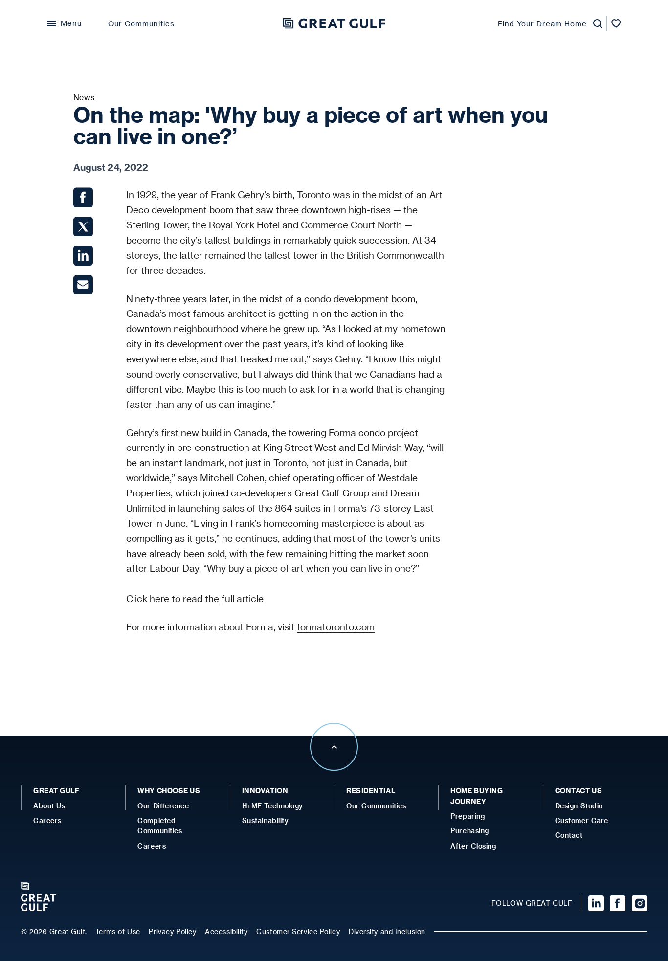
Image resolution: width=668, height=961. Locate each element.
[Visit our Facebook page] (616, 903)
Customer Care (581, 820)
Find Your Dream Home (542, 23)
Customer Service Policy (298, 931)
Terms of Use (117, 931)
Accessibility (226, 931)
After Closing (473, 846)
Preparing (467, 816)
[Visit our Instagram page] (638, 903)
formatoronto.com (336, 626)
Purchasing (469, 831)
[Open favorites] (616, 23)
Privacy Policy (172, 931)
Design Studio (579, 806)
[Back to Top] (334, 767)
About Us (49, 806)
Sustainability (265, 820)
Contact (569, 835)
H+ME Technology (272, 806)
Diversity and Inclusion (387, 931)
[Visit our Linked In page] (594, 903)
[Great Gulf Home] (334, 23)
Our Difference (163, 806)
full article (243, 598)
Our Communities (141, 23)
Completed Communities (159, 825)
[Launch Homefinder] (594, 24)
